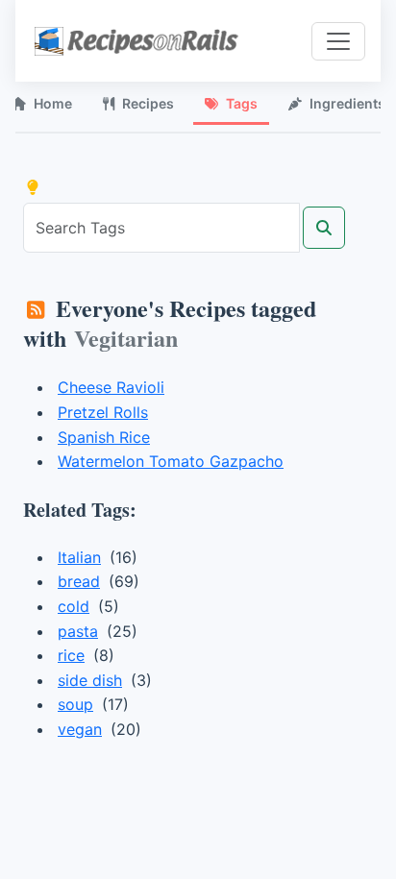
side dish (90, 680)
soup (75, 704)
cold (73, 606)
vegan (80, 729)
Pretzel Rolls (103, 412)
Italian (79, 557)
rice (71, 655)
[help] (32, 187)
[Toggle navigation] (338, 41)
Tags (242, 103)
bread (79, 581)
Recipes (148, 103)
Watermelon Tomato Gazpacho (171, 461)
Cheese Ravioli (111, 387)
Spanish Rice (104, 437)
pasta (78, 631)
